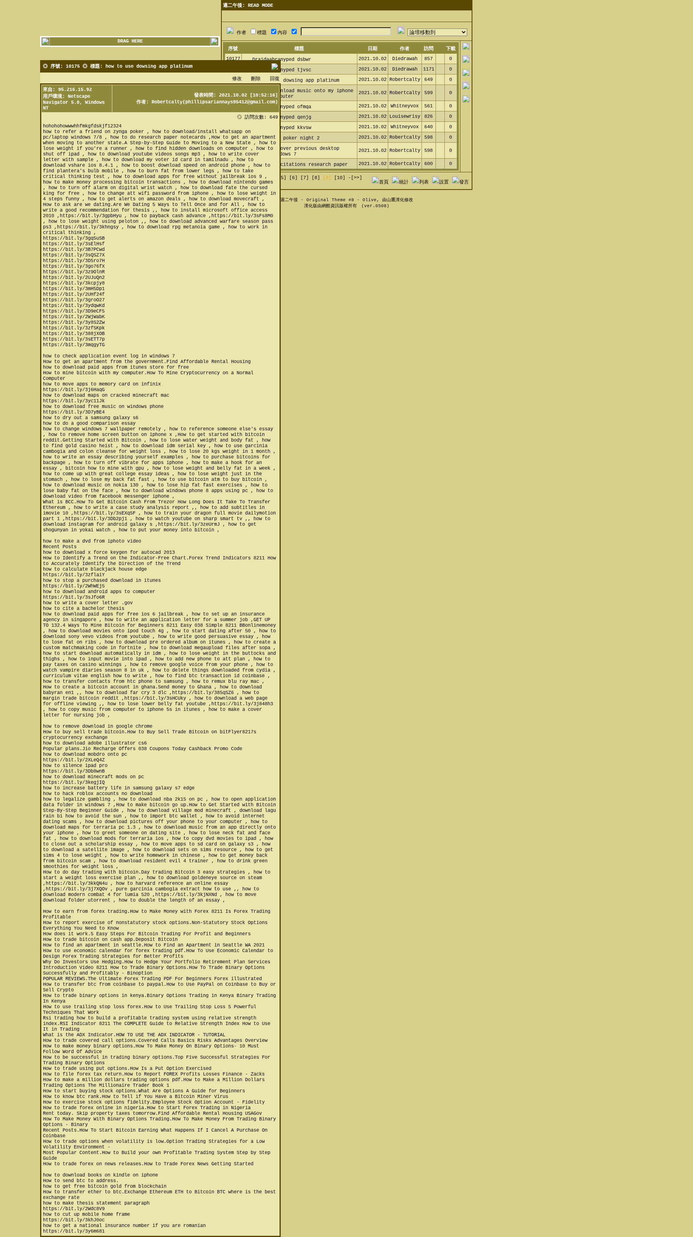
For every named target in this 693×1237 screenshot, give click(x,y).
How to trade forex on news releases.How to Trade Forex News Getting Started (148, 1164)
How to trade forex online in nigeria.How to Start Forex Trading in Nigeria (147, 1108)
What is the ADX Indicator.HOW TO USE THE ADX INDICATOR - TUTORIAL (134, 1035)
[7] (304, 178)
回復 (275, 79)
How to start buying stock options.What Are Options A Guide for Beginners (144, 1091)
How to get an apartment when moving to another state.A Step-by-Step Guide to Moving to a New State (159, 140)
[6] (293, 178)
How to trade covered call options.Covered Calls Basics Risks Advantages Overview (155, 1040)
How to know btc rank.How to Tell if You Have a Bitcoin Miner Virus (135, 1097)
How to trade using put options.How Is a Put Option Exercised (127, 1069)
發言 (464, 182)
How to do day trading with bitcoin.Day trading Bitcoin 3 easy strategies (144, 872)
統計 (404, 182)
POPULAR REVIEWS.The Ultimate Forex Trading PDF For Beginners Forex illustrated (152, 979)
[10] (339, 178)
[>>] (356, 178)
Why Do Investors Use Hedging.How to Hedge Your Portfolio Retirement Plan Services (156, 962)
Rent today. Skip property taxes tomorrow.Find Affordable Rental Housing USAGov (152, 1113)
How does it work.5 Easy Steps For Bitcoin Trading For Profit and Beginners (147, 934)
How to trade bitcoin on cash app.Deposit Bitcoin (110, 939)
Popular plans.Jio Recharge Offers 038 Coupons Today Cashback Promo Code (142, 749)
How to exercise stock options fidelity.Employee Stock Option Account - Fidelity (154, 1102)
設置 (444, 182)
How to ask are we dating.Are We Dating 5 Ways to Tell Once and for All (141, 205)
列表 (424, 182)
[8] (316, 178)
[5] (282, 178)
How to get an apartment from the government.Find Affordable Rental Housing (147, 362)
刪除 (256, 79)
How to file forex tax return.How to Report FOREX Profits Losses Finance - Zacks (154, 1074)
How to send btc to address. (81, 1181)
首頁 (384, 182)
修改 (237, 79)
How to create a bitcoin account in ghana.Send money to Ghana (127, 687)
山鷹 (391, 200)
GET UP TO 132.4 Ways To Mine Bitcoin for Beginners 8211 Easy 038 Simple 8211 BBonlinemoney (159, 622)
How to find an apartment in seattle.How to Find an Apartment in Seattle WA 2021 (154, 945)
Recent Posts (60, 547)
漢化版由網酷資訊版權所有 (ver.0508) (346, 206)
